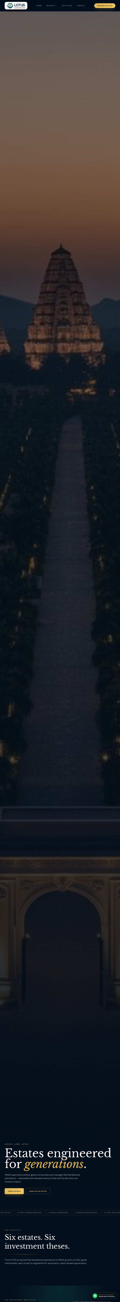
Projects (50, 6)
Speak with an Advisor (38, 1191)
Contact (81, 6)
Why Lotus (67, 6)
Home (39, 6)
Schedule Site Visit (104, 6)
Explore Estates (14, 1191)
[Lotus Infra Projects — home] (16, 5)
